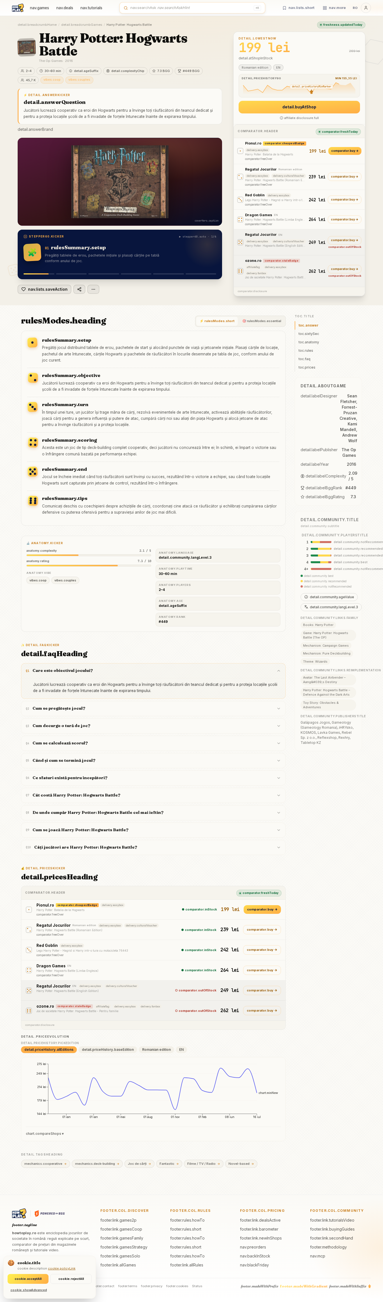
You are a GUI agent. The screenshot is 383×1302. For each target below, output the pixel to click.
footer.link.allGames (118, 1265)
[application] (153, 1092)
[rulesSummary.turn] (103, 273)
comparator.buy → (345, 151)
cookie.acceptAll (28, 1279)
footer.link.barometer (259, 1229)
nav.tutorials (91, 8)
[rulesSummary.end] (168, 273)
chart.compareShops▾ (45, 1133)
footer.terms (127, 1286)
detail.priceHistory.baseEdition (108, 1049)
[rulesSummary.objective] (71, 273)
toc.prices (307, 367)
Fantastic (169, 1164)
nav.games (39, 8)
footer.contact (103, 1286)
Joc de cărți (139, 1164)
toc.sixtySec (309, 334)
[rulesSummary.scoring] (136, 273)
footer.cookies (177, 1286)
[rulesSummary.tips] (201, 273)
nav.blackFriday (254, 1265)
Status (197, 1286)
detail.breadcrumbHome (37, 25)
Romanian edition (156, 1049)
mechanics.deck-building (97, 1164)
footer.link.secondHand (331, 1238)
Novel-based (241, 1164)
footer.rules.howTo (187, 1220)
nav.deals (64, 8)
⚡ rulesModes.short (217, 321)
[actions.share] (79, 289)
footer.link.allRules (186, 1265)
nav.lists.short (301, 7)
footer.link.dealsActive (260, 1220)
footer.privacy (151, 1286)
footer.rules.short (185, 1229)
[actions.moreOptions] (93, 289)
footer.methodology (328, 1247)
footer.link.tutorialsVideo (332, 1220)
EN (181, 1049)
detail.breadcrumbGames (81, 25)
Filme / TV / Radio (203, 1164)
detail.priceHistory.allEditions (48, 1049)
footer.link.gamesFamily (121, 1238)
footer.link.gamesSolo (120, 1256)
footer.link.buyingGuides (332, 1229)
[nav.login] (366, 8)
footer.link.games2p (118, 1220)
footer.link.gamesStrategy (123, 1247)
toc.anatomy (309, 342)
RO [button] (355, 8)
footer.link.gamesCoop (121, 1229)
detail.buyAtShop (299, 107)
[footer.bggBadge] (49, 1213)
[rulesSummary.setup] (39, 273)
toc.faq (304, 359)
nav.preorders (253, 1247)
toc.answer (309, 325)
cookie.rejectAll (71, 1279)
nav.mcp (317, 1256)
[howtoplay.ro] (18, 8)
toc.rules (306, 350)
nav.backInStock (255, 1256)
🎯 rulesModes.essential (261, 321)
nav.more (337, 7)
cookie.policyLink (61, 1268)
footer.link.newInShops (261, 1238)
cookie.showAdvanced (28, 1290)
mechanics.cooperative (45, 1164)
